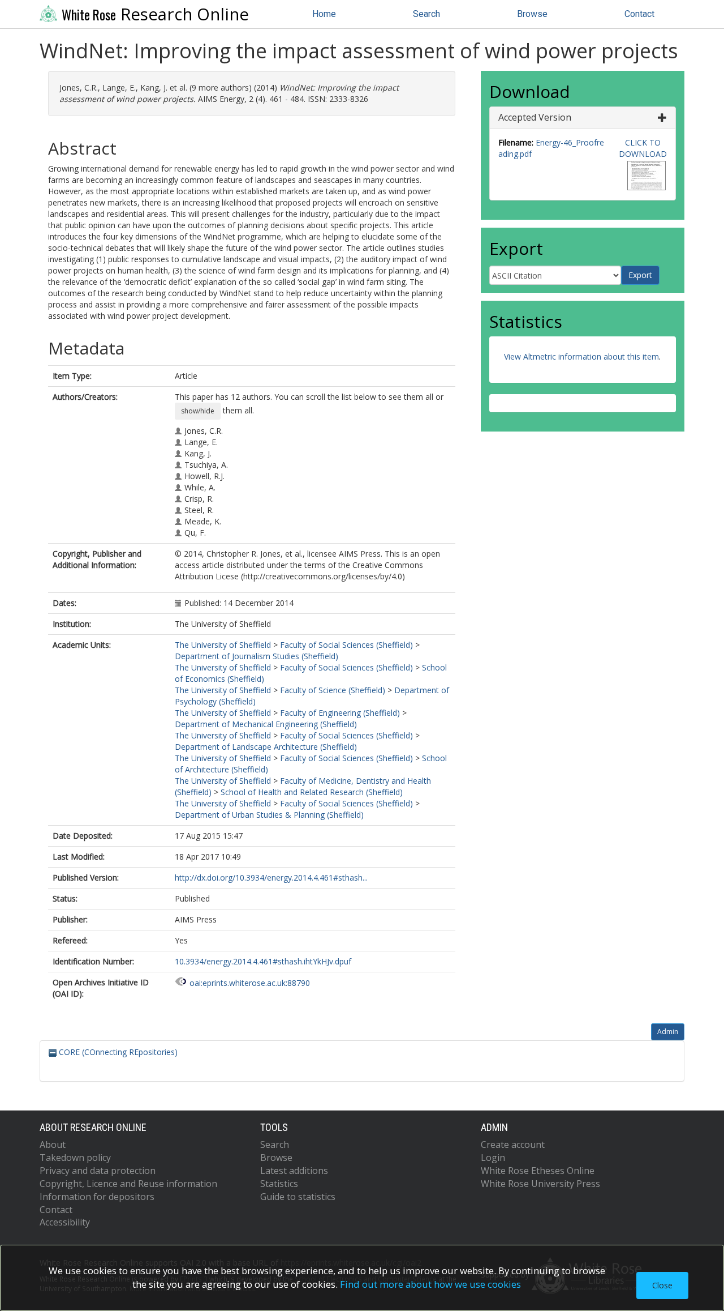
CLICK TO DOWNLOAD (643, 148)
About (53, 1144)
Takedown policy (75, 1157)
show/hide (197, 411)
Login (493, 1157)
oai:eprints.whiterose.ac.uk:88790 (249, 982)
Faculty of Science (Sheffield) (332, 690)
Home (324, 13)
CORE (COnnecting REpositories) (117, 1052)
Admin (667, 1031)
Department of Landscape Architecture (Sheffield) (266, 746)
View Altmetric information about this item (581, 356)
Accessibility (65, 1222)
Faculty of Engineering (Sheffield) (340, 712)
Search (426, 13)
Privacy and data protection (98, 1170)
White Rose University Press (540, 1183)
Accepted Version (534, 117)
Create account (513, 1144)
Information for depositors (97, 1196)
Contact (639, 13)
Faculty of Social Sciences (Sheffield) (346, 644)
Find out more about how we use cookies (430, 1284)
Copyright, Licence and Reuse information (128, 1183)
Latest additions (294, 1170)
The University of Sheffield (223, 644)
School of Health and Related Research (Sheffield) (312, 792)
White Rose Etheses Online (537, 1170)
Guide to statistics (297, 1196)
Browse (532, 13)
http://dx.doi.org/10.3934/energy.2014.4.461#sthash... (271, 877)
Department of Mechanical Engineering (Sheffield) (266, 724)
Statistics (279, 1183)
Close (662, 1285)
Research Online (155, 14)
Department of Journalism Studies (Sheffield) (256, 656)
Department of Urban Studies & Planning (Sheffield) (269, 814)
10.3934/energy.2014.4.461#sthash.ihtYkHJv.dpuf (263, 961)
